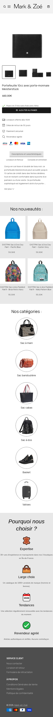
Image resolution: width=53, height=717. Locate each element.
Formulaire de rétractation (20, 672)
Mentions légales (15, 688)
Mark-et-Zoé (20, 705)
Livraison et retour (16, 667)
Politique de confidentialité (20, 693)
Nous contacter (14, 663)
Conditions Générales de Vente (22, 684)
